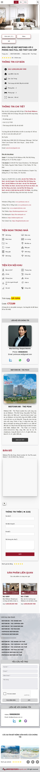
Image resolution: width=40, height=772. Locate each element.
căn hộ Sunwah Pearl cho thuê (25, 185)
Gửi (20, 554)
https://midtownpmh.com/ (15, 217)
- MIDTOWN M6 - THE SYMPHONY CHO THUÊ (14, 644)
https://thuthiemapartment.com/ (18, 211)
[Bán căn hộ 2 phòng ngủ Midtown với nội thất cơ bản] (29, 589)
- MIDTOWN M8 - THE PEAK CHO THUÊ (12, 649)
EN (21, 2)
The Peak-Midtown (31, 111)
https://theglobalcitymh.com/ (20, 221)
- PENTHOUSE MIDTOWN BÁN (9, 634)
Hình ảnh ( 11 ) (8, 36)
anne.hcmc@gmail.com (13, 148)
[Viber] (25, 721)
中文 (25, 2)
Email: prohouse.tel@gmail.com (20, 354)
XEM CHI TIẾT (20, 440)
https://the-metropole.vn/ (18, 214)
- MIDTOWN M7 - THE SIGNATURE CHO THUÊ (14, 647)
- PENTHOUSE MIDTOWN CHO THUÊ (11, 655)
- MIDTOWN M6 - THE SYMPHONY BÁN (12, 623)
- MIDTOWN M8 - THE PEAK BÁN (10, 629)
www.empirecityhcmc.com (18, 208)
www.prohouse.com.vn (22, 202)
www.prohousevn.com (24, 205)
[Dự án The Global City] (10, 752)
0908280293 (14, 714)
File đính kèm (10, 700)
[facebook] (14, 720)
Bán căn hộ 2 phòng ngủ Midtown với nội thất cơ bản (29, 600)
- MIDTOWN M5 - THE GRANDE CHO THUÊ (13, 641)
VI (16, 2)
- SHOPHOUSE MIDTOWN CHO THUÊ (11, 652)
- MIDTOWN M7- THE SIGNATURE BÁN (12, 626)
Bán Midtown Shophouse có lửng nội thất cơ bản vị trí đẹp (10, 600)
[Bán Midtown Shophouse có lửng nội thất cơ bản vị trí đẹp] (11, 589)
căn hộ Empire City (11, 181)
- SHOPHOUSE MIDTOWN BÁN (10, 631)
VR (9, 41)
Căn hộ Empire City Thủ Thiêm (30, 755)
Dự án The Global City (10, 756)
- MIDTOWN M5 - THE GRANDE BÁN (11, 621)
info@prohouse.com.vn (15, 717)
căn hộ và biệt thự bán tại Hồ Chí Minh (17, 190)
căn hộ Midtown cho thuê (13, 183)
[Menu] (2, 2)
